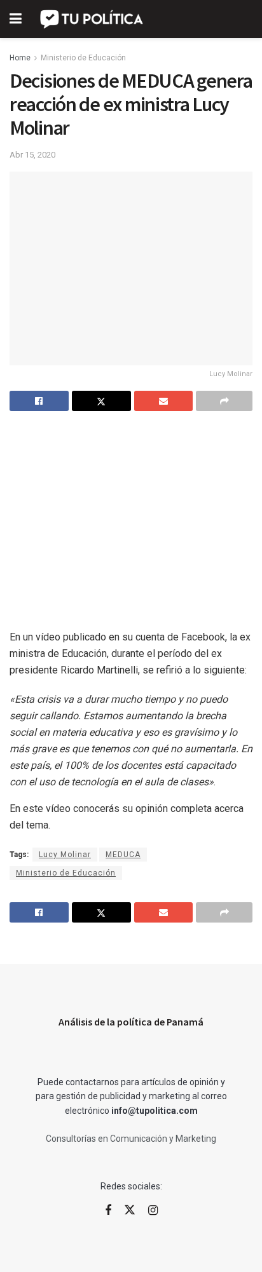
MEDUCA (123, 854)
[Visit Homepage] (92, 19)
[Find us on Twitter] (129, 1210)
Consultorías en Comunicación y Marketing (131, 1138)
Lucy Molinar (65, 854)
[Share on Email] (163, 401)
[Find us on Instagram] (153, 1210)
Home (20, 57)
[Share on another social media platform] (224, 401)
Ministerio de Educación (83, 57)
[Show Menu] (16, 19)
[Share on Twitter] (101, 401)
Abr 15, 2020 (32, 154)
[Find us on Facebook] (108, 1210)
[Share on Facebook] (39, 401)
